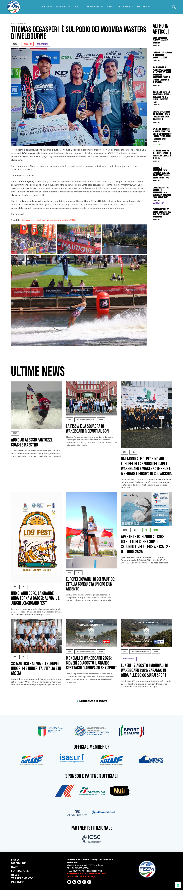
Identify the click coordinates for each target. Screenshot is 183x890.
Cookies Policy (87, 876)
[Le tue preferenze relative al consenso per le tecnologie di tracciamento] (178, 885)
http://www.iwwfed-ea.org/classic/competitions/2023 (48, 220)
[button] (173, 6)
